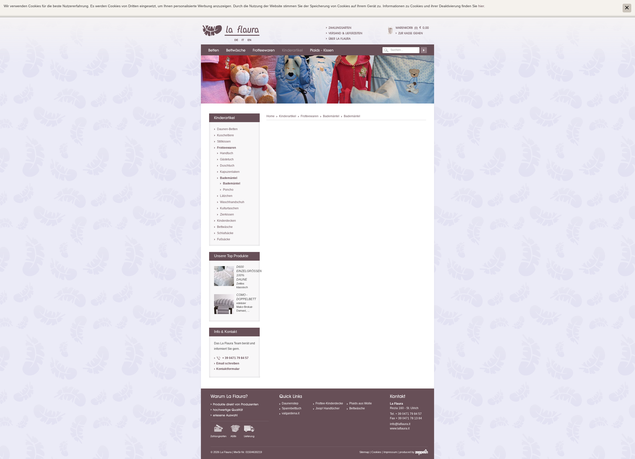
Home (270, 116)
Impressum (390, 452)
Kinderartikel (287, 116)
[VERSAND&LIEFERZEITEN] (345, 33)
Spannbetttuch (291, 408)
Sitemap (364, 452)
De (236, 39)
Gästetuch (227, 159)
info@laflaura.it (400, 424)
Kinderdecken (226, 220)
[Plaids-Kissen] (321, 49)
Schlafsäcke (225, 233)
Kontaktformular (228, 369)
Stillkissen (224, 141)
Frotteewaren (309, 116)
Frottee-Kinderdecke (329, 403)
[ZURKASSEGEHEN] (412, 33)
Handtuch (226, 153)
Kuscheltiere (225, 135)
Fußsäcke (223, 239)
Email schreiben (227, 363)
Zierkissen (227, 214)
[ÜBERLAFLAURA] (340, 38)
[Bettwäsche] (235, 49)
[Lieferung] (249, 431)
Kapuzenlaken (230, 172)
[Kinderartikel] (292, 49)
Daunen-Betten (227, 129)
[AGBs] (235, 431)
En (249, 39)
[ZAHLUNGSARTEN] (340, 27)
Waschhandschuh (232, 202)
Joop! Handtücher (328, 408)
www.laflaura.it (400, 428)
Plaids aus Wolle (360, 403)
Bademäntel (331, 116)
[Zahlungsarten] (219, 431)
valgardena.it (290, 413)
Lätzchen (226, 196)
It (243, 39)
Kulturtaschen (229, 208)
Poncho (228, 189)
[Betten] (213, 49)
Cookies (376, 452)
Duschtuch (227, 165)
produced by (407, 452)
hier (481, 6)
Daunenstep (290, 403)
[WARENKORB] (404, 27)
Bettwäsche (225, 227)
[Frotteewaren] (263, 49)
